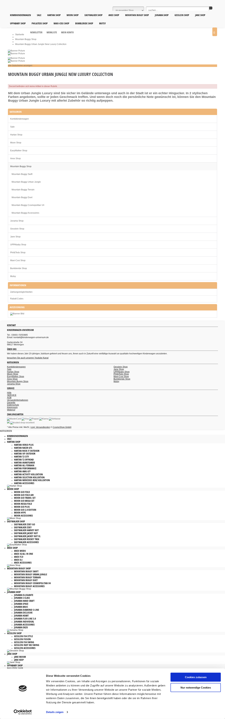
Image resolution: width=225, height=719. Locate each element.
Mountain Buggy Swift (22, 174)
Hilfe (9, 392)
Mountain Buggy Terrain (23, 189)
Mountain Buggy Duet (22, 197)
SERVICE (11, 395)
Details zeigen (54, 712)
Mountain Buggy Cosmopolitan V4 (28, 205)
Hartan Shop (16, 134)
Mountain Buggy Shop (20, 166)
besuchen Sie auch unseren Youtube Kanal (28, 358)
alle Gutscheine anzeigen (20, 65)
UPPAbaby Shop (18, 244)
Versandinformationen (17, 400)
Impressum (12, 407)
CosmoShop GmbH (62, 427)
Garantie (11, 402)
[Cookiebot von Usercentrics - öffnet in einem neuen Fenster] (22, 712)
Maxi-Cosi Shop (17, 260)
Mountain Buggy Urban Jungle (26, 182)
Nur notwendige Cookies (196, 687)
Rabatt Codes (16, 298)
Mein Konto (67, 32)
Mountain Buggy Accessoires (25, 213)
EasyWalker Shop (18, 150)
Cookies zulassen (196, 677)
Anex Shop (15, 158)
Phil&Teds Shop (17, 252)
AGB (9, 397)
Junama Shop (17, 221)
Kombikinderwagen (19, 119)
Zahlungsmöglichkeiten (21, 292)
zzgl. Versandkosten (40, 427)
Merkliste (52, 32)
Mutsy (13, 276)
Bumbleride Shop (18, 268)
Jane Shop (15, 236)
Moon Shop (15, 142)
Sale (12, 127)
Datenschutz (13, 405)
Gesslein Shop (17, 229)
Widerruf (11, 410)
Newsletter (36, 32)
